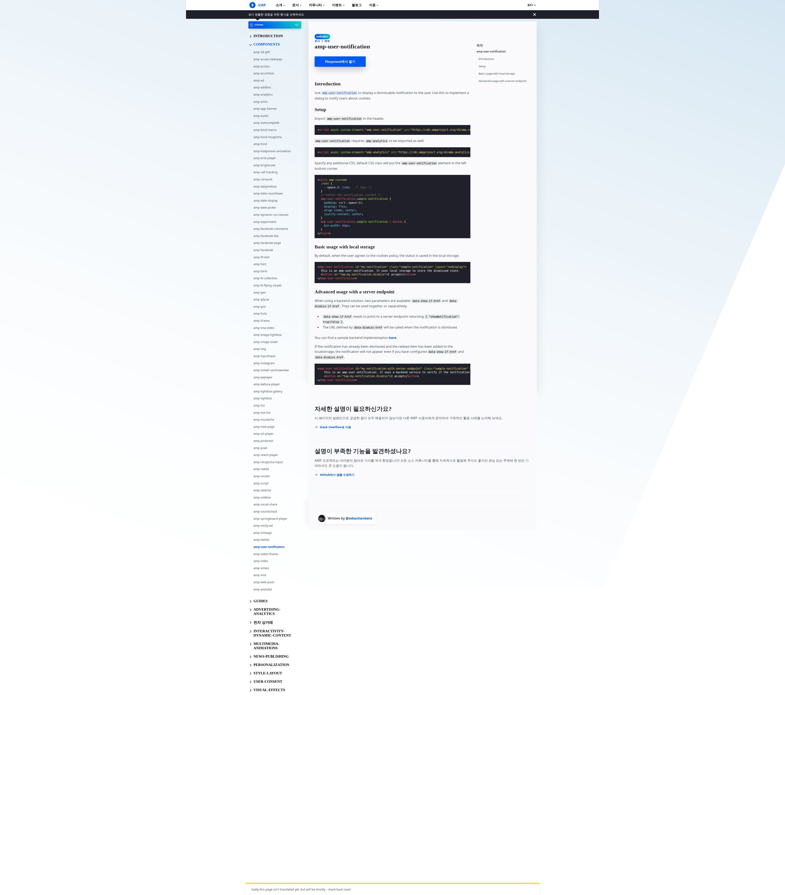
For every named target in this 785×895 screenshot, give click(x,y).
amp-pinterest (263, 441)
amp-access (261, 66)
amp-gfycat (261, 299)
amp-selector (262, 490)
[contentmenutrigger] (505, 45)
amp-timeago (262, 533)
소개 (279, 5)
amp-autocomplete (266, 123)
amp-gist (259, 306)
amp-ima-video (263, 328)
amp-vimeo (261, 568)
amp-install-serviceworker (271, 370)
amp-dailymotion (265, 186)
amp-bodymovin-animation (272, 151)
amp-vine (259, 575)
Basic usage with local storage (497, 73)
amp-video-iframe (265, 554)
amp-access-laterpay (267, 59)
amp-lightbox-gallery (267, 391)
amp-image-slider (265, 342)
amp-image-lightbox (267, 335)
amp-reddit (261, 469)
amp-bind (260, 144)
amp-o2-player (263, 434)
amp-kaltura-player (266, 384)
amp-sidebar (262, 497)
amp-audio (260, 116)
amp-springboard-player (270, 519)
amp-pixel (260, 448)
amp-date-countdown (268, 193)
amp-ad (258, 80)
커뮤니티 (315, 5)
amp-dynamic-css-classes (270, 215)
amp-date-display (265, 200)
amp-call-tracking (265, 172)
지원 (372, 5)
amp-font (259, 264)
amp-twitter (261, 540)
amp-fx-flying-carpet (267, 285)
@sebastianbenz (359, 518)
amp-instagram (264, 363)
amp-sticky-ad (263, 525)
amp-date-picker (264, 208)
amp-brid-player (264, 158)
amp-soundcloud (265, 511)
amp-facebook (263, 250)
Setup (482, 66)
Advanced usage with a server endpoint (503, 81)
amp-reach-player (265, 455)
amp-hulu (260, 314)
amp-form (260, 271)
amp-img (259, 349)
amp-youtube (262, 589)
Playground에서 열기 (340, 61)
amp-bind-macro (265, 130)
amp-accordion (263, 73)
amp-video (260, 561)
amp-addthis (262, 87)
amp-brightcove (264, 165)
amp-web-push (263, 582)
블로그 (357, 5)
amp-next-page (264, 427)
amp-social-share (265, 504)
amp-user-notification (269, 547)
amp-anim (260, 102)
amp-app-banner (265, 109)
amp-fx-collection (265, 278)
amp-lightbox (262, 398)
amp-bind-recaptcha (267, 137)
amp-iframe (261, 321)
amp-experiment (264, 222)
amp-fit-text (261, 257)
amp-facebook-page (267, 243)
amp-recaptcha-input (268, 462)
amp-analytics (263, 94)
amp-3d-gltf (261, 52)
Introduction (486, 59)
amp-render (261, 476)
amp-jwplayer (262, 377)
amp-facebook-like (266, 236)
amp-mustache (263, 419)
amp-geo (259, 292)
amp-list (259, 405)
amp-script (260, 483)
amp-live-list (261, 413)
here (392, 337)
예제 (327, 40)
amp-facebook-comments (270, 229)
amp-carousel (262, 179)
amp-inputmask (264, 356)
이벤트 (337, 5)
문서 (295, 5)
